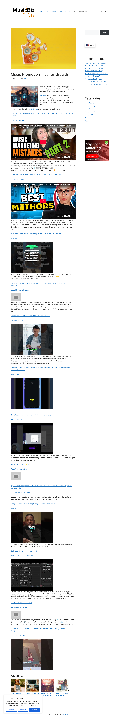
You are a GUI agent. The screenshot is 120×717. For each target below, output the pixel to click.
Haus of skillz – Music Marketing (22, 555)
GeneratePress (66, 714)
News (41, 11)
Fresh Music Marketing (19, 469)
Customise (11, 709)
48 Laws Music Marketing (20, 607)
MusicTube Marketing (18, 120)
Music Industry (90, 106)
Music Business (51, 11)
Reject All (23, 709)
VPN (43, 95)
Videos (87, 121)
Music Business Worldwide (20, 492)
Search (87, 29)
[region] (23, 704)
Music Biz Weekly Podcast (20, 290)
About (93, 11)
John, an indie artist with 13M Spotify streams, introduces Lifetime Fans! (36, 234)
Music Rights (89, 115)
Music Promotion (65, 11)
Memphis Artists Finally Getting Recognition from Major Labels (33, 504)
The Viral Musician (17, 320)
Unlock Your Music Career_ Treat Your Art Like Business (30, 316)
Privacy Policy (103, 11)
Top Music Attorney (17, 179)
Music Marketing (90, 109)
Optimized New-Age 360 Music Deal (24, 551)
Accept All (34, 709)
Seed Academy (16, 419)
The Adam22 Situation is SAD (21, 603)
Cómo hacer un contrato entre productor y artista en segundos (33, 415)
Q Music (14, 508)
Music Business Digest (81, 11)
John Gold (14, 238)
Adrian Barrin (15, 374)
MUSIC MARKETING (18, 635)
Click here (34, 109)
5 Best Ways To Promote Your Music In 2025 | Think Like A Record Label (36, 175)
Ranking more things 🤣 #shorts (22, 464)
